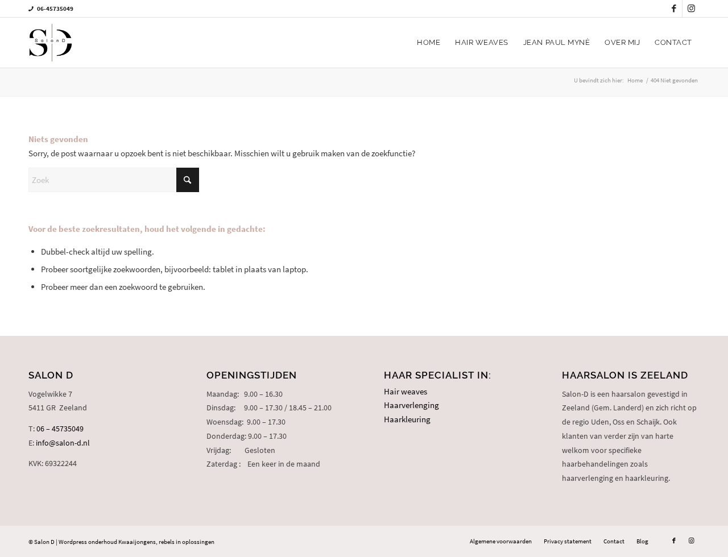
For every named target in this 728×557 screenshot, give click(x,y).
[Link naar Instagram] (691, 8)
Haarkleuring (407, 419)
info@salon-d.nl (63, 443)
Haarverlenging (411, 405)
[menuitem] (429, 43)
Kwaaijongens (137, 542)
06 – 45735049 (60, 428)
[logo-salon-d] (50, 43)
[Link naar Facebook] (673, 8)
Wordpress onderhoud (88, 542)
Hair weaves (405, 391)
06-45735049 (55, 9)
